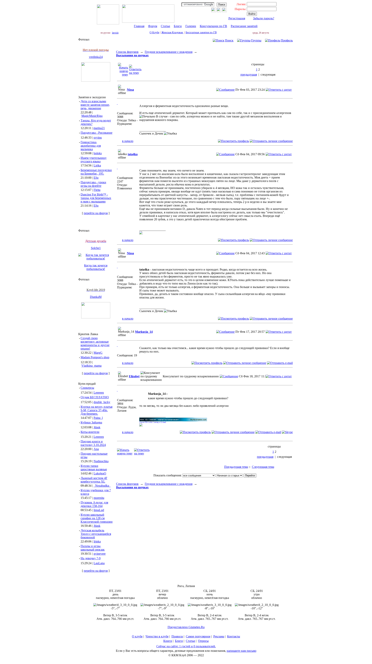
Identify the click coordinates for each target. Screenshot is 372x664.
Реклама (218, 636)
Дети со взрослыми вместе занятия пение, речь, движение (95, 105)
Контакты (233, 636)
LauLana (99, 563)
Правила (177, 636)
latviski (115, 32)
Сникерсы (87, 387)
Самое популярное (198, 636)
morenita (99, 497)
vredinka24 (96, 57)
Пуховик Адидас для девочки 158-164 (94, 504)
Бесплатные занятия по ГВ (201, 32)
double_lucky (102, 402)
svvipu (98, 137)
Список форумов (127, 51)
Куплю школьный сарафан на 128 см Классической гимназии (97, 518)
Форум (152, 26)
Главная (139, 26)
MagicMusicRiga (91, 115)
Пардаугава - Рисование (96, 132)
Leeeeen (99, 392)
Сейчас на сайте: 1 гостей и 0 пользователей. (186, 646)
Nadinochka (101, 461)
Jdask (97, 427)
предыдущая (248, 74)
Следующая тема (263, 466)
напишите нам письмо (241, 650)
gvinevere (100, 553)
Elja (96, 177)
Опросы (203, 640)
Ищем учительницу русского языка (94, 159)
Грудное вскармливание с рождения (168, 51)
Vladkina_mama (91, 365)
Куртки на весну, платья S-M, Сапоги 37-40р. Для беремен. (96, 410)
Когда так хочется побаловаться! (95, 267)
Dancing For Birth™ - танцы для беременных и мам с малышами (96, 198)
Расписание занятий (244, 26)
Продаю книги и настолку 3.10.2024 (93, 443)
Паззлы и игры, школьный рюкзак (93, 547)
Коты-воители (90, 432)
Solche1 (96, 248)
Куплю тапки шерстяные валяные (94, 467)
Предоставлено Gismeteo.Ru (186, 627)
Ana (96, 449)
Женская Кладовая (172, 32)
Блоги (178, 26)
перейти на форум (96, 213)
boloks (98, 153)
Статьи (165, 26)
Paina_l (98, 417)
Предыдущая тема (236, 466)
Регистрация (236, 18)
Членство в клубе (157, 636)
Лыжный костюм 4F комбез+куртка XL (94, 479)
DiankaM (96, 296)
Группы (256, 40)
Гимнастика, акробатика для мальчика (91, 146)
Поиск (229, 40)
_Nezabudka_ (102, 485)
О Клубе (154, 32)
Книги (167, 640)
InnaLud (99, 510)
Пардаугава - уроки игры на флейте (93, 184)
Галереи (190, 26)
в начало (127, 141)
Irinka (97, 541)
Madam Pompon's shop (95, 357)
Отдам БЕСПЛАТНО (95, 397)
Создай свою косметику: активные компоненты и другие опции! (95, 343)
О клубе (137, 636)
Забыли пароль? (263, 18)
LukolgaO (100, 473)
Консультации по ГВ (213, 26)
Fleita (97, 189)
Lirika (97, 165)
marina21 (99, 128)
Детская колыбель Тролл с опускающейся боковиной (96, 534)
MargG (98, 352)
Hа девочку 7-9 (91, 558)
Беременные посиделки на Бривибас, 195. (96, 171)
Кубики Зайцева (91, 422)
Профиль (287, 40)
